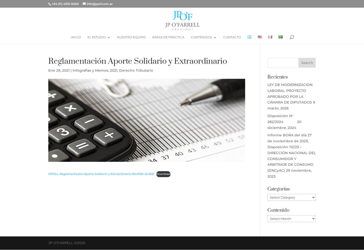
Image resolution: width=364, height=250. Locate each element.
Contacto (232, 37)
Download (163, 174)
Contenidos (201, 37)
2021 (113, 70)
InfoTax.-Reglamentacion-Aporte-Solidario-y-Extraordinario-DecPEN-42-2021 (101, 174)
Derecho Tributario (136, 70)
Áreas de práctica (168, 37)
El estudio (96, 37)
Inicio (76, 37)
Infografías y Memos (90, 70)
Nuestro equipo (131, 37)
